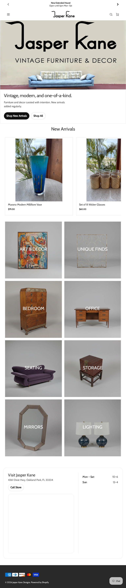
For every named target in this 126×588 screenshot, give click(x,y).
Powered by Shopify (40, 582)
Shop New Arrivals (16, 115)
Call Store (15, 487)
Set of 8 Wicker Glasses (92, 204)
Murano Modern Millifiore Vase (25, 204)
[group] (63, 4)
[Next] (117, 4)
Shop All (38, 115)
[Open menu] (8, 14)
